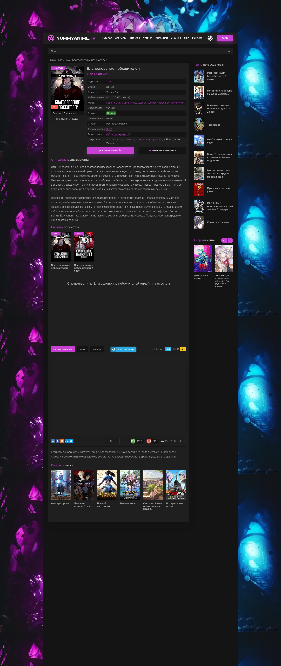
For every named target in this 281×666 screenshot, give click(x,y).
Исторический (177, 102)
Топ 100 (147, 38)
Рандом (197, 38)
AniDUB (110, 139)
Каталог (107, 38)
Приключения (113, 102)
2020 (109, 81)
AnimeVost (128, 139)
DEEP (109, 129)
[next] (230, 240)
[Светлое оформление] (210, 38)
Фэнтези (134, 102)
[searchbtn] (229, 51)
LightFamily (156, 139)
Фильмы (134, 38)
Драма (143, 102)
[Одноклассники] (62, 441)
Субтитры (111, 134)
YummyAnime (76, 38)
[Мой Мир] (67, 441)
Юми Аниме (55, 60)
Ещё (186, 38)
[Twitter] (71, 441)
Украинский (124, 134)
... (81, 113)
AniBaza (139, 139)
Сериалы (120, 38)
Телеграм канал (126, 349)
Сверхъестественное (158, 102)
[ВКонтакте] (53, 441)
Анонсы (176, 38)
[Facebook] (58, 441)
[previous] (224, 240)
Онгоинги (161, 38)
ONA (67, 60)
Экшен (125, 102)
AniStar (118, 139)
